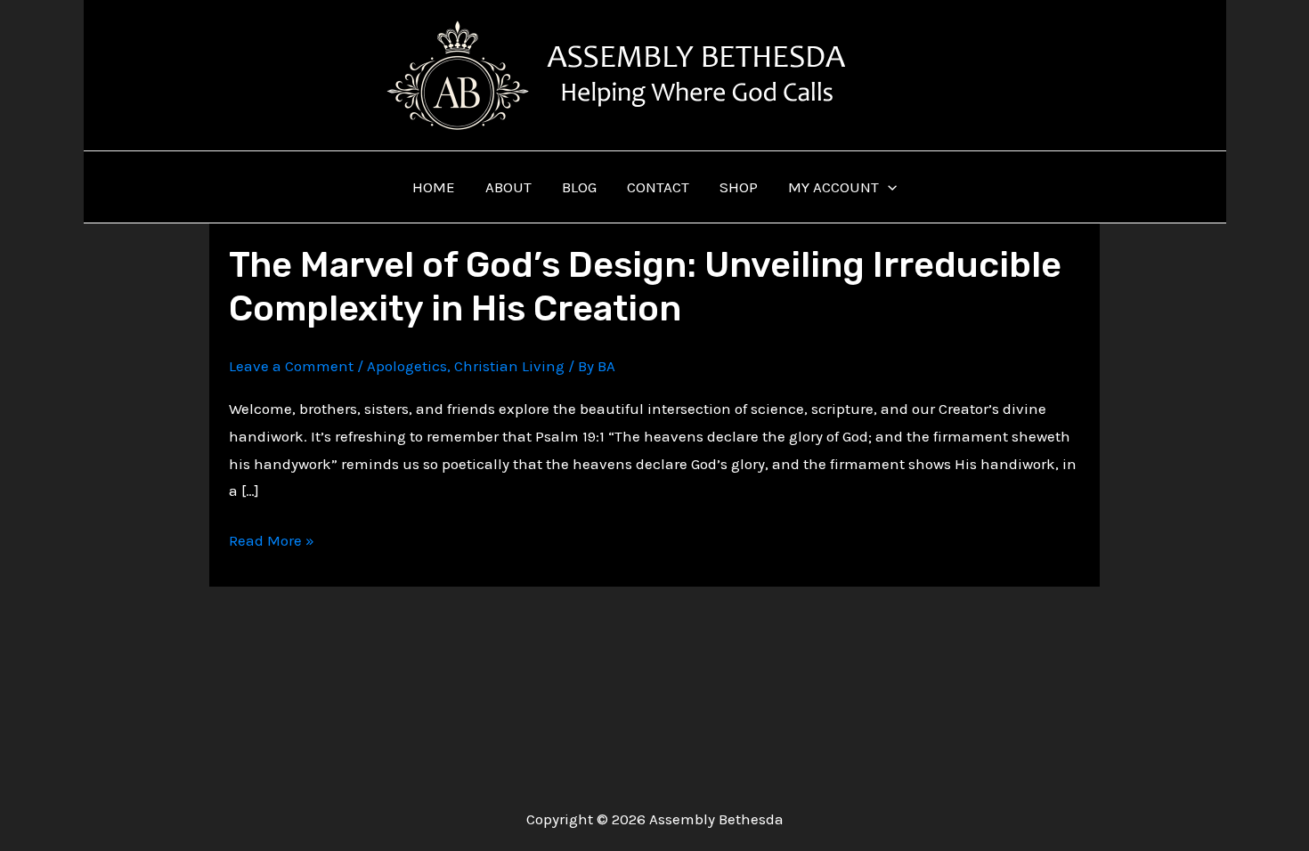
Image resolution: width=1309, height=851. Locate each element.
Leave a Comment (291, 366)
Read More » (271, 543)
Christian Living (509, 366)
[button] (888, 187)
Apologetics (407, 366)
